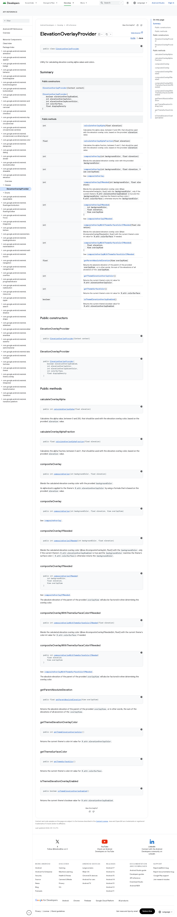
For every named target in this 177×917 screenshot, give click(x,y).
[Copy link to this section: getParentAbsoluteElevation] (74, 690)
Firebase (87, 901)
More (82, 3)
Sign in (171, 3)
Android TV (86, 883)
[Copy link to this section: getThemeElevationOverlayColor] (80, 722)
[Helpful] (137, 25)
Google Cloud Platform (105, 901)
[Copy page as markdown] (107, 34)
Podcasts (38, 891)
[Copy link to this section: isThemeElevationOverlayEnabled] (80, 781)
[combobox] (111, 3)
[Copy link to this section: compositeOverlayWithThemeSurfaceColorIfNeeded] (102, 613)
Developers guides (137, 874)
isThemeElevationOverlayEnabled (99, 299)
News (37, 883)
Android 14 (110, 879)
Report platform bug (161, 868)
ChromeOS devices (89, 876)
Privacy (61, 883)
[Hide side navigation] (29, 912)
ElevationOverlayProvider (67, 49)
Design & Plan (49, 3)
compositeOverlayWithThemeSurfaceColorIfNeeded (107, 225)
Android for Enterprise (43, 872)
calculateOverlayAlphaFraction (98, 141)
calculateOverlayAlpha (94, 125)
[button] (15, 52)
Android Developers (47, 25)
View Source (135, 33)
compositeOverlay (92, 156)
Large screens (87, 868)
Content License (102, 821)
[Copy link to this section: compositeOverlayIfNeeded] (74, 531)
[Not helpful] (141, 25)
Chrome (76, 901)
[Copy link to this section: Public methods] (64, 388)
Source (38, 879)
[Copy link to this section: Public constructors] (70, 318)
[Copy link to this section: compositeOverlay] (63, 464)
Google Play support (161, 876)
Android (38, 868)
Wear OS (85, 872)
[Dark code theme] (141, 46)
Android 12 (110, 887)
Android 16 (110, 872)
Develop (67, 3)
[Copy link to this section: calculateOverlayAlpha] (67, 399)
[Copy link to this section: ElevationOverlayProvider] (71, 329)
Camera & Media (65, 879)
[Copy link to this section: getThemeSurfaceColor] (69, 752)
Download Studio (136, 882)
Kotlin (133, 38)
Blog (37, 887)
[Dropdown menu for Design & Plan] (58, 3)
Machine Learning (66, 872)
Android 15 (110, 876)
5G (60, 887)
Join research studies (161, 879)
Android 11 (110, 891)
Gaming (62, 868)
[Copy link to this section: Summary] (55, 72)
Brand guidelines (58, 911)
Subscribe (147, 911)
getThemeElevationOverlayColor (99, 276)
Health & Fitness (65, 876)
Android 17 (110, 868)
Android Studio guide (138, 870)
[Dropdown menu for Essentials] (37, 3)
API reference (10, 12)
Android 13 (110, 883)
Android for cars (88, 879)
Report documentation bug (163, 872)
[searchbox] (16, 21)
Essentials (29, 3)
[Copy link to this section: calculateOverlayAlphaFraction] (77, 432)
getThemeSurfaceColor (94, 289)
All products (123, 901)
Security (38, 876)
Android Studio (158, 3)
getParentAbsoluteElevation (97, 260)
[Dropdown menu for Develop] (74, 3)
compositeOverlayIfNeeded (96, 182)
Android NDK (135, 886)
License (46, 911)
